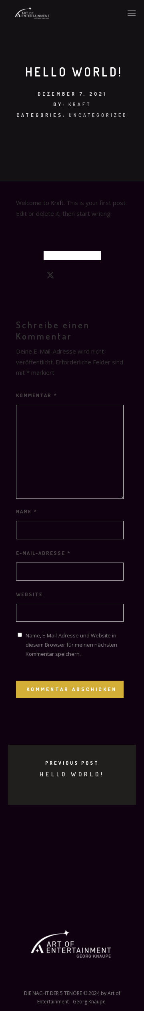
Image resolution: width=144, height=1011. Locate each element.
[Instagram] (65, 978)
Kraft (79, 104)
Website (29, 594)
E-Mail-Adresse (43, 553)
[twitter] (50, 277)
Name (26, 511)
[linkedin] (65, 277)
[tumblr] (93, 277)
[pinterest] (79, 277)
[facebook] (36, 277)
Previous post (72, 763)
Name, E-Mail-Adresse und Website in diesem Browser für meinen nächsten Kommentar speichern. (71, 644)
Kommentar (36, 395)
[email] (108, 277)
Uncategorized (98, 115)
